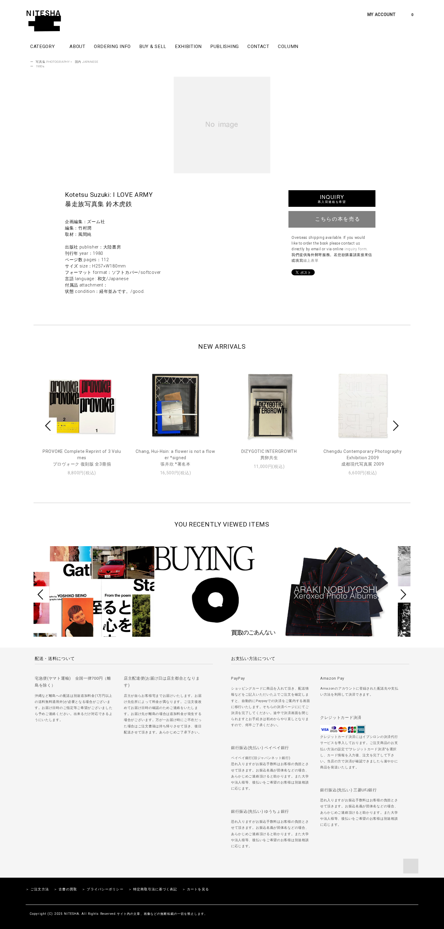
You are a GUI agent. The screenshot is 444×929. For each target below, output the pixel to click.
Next (395, 426)
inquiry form (356, 249)
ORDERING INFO (112, 46)
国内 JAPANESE (86, 61)
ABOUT (77, 46)
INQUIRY (332, 198)
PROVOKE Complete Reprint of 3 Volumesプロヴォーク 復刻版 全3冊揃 (82, 457)
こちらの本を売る (337, 218)
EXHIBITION (188, 46)
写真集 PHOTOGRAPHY (53, 61)
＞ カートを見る (195, 889)
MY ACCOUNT (381, 14)
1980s (40, 66)
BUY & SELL (152, 46)
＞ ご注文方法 (37, 889)
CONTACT (258, 46)
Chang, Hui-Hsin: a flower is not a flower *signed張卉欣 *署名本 (175, 457)
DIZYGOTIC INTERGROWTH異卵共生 (269, 454)
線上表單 (311, 260)
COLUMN (288, 46)
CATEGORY (43, 46)
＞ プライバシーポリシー (102, 889)
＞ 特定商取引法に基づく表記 (152, 889)
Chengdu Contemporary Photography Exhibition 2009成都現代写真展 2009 (362, 457)
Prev (49, 426)
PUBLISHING (224, 46)
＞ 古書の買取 (65, 889)
